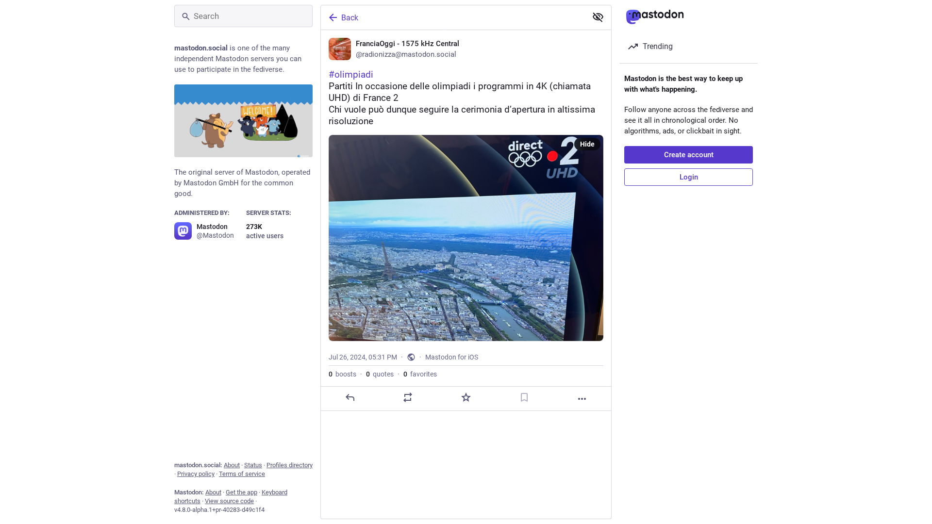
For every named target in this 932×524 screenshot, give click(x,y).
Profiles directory (289, 465)
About (232, 465)
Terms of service (242, 473)
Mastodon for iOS (451, 357)
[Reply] (350, 397)
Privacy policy (196, 473)
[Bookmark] (524, 397)
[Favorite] (466, 397)
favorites (420, 374)
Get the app (241, 492)
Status (253, 465)
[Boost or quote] (408, 397)
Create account (689, 154)
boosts (342, 374)
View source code (229, 501)
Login (689, 177)
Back (349, 17)
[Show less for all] (598, 17)
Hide (587, 144)
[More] (582, 399)
